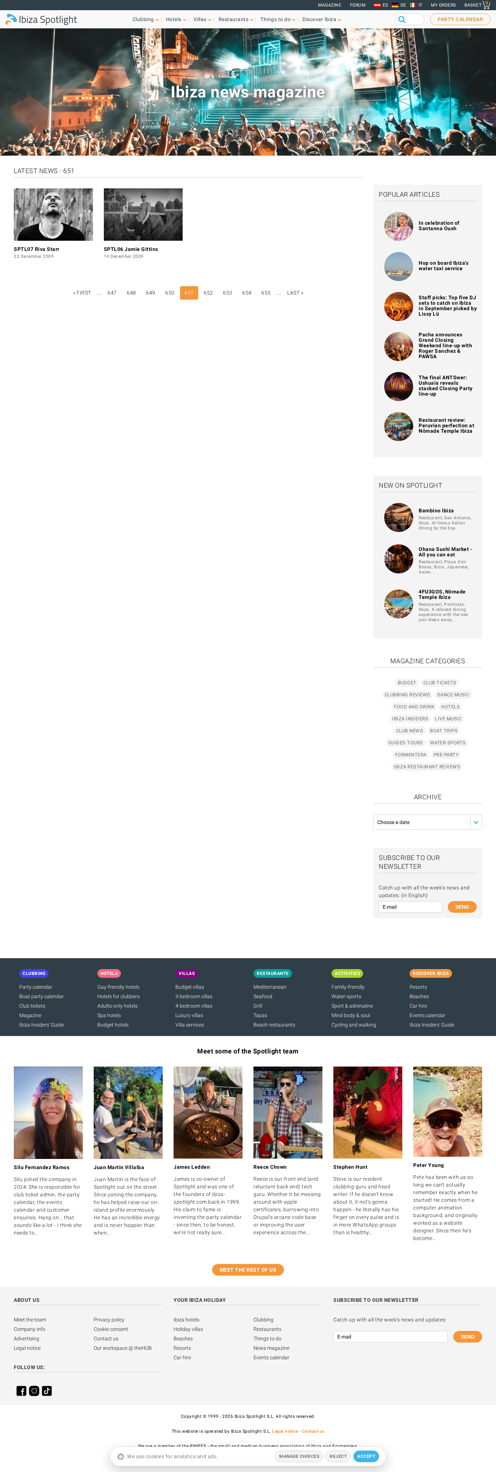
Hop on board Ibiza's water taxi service (443, 265)
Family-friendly (348, 987)
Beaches (419, 996)
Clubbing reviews (407, 694)
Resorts (418, 987)
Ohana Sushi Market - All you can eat (445, 551)
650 (170, 293)
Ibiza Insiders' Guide (41, 1025)
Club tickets (439, 682)
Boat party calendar (41, 996)
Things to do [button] (275, 19)
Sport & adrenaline (352, 1006)
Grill (257, 1006)
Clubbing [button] (143, 19)
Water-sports (346, 996)
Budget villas (189, 987)
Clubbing (263, 1320)
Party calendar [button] (460, 19)
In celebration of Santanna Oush (439, 225)
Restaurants (267, 1329)
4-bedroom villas (193, 1006)
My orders (443, 5)
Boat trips (444, 730)
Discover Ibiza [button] (319, 19)
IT (421, 5)
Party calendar (35, 987)
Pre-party (446, 754)
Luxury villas (189, 1015)
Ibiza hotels (186, 1320)
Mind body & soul (351, 1015)
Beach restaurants (274, 1025)
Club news (409, 730)
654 (247, 293)
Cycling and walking (354, 1025)
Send (462, 907)
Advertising (26, 1338)
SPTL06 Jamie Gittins (131, 249)
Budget (407, 682)
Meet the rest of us (248, 1270)
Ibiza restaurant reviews (427, 766)
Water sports (448, 742)
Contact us (106, 1338)
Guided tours (405, 742)
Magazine (329, 5)
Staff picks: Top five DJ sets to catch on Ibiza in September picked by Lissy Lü (448, 306)
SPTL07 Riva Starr (37, 249)
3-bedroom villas (193, 996)
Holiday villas (188, 1329)
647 (112, 293)
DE (403, 5)
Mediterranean (269, 987)
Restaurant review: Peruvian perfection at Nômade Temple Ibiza (446, 425)
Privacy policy (109, 1320)
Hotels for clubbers (118, 996)
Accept (366, 1456)
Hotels (450, 706)
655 (266, 293)
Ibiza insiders (410, 718)
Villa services (189, 1025)
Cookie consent (111, 1329)
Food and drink (414, 706)
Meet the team (30, 1320)
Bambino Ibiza (436, 510)
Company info (29, 1329)
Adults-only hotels (117, 1006)
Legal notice (27, 1348)
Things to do (267, 1338)
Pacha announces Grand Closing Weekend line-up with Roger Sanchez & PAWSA (445, 345)
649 (150, 293)
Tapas (260, 1015)
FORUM (358, 5)
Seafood (262, 996)
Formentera (411, 754)
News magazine (271, 1348)
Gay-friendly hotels (118, 987)
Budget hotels (113, 1025)
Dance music (453, 694)
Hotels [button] (174, 19)
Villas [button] (200, 19)
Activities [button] (347, 973)
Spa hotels (109, 1015)
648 (131, 293)
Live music (448, 718)
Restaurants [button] (234, 19)
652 (208, 293)
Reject (338, 1456)
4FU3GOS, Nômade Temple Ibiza (442, 594)
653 (227, 293)
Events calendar (428, 1015)
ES (385, 5)
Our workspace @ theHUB (123, 1348)
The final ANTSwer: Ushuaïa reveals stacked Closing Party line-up (446, 386)
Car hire (418, 1006)
